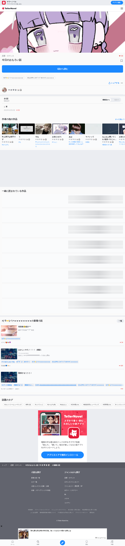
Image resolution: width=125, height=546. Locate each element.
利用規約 (30, 509)
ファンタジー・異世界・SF (73, 486)
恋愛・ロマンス (69, 478)
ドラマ (66, 498)
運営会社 (92, 512)
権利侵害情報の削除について (48, 512)
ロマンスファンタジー (71, 482)
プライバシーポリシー (81, 512)
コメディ (67, 503)
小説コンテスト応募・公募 (40, 486)
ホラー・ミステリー (71, 490)
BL (65, 494)
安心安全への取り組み (74, 509)
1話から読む (62, 69)
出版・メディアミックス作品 (40, 490)
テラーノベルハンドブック (42, 509)
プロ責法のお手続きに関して (65, 512)
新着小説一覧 (35, 478)
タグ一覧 (34, 482)
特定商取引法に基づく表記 (89, 509)
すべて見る (119, 119)
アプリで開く (117, 2)
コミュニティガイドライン (59, 509)
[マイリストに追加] (121, 60)
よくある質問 (34, 512)
